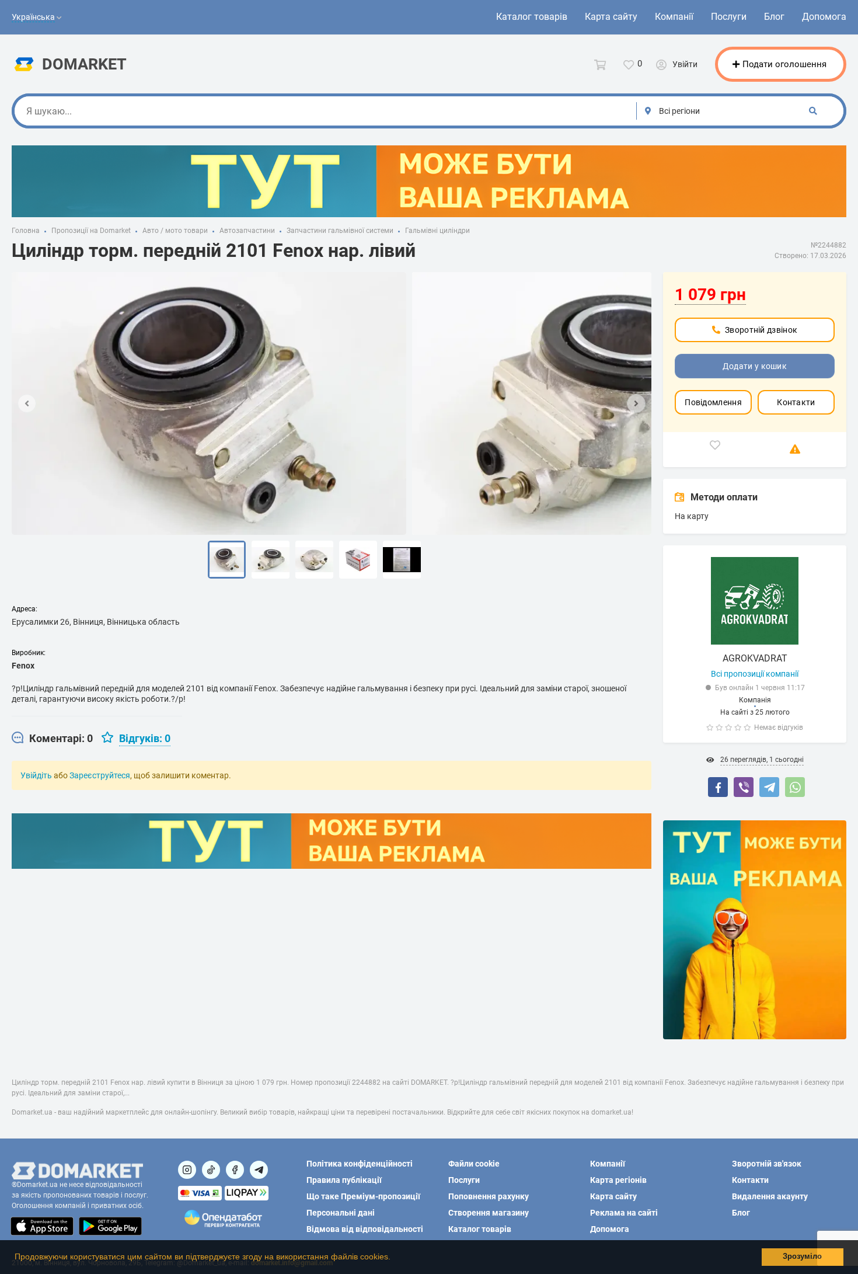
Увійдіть (36, 775)
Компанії (674, 16)
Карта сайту (611, 16)
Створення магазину (488, 1212)
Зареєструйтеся (99, 775)
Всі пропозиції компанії (754, 673)
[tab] (52, 738)
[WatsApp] (795, 787)
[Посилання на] (187, 1170)
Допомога (824, 16)
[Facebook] (718, 787)
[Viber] (744, 787)
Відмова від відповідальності (364, 1229)
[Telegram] (769, 787)
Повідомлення (713, 402)
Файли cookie (474, 1163)
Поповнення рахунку (488, 1196)
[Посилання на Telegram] (259, 1170)
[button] (394, 1258)
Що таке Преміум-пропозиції (363, 1196)
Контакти (796, 402)
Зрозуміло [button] (802, 1256)
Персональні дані (340, 1212)
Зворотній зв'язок (766, 1163)
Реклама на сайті (624, 1212)
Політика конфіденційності (359, 1163)
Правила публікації (344, 1180)
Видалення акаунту (770, 1196)
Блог (774, 16)
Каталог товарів (531, 16)
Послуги (729, 16)
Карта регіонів (618, 1180)
